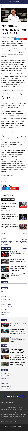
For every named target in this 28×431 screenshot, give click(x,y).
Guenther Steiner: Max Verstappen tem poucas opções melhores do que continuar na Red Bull (9, 216)
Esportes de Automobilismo (8, 301)
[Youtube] (10, 403)
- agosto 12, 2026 (8, 220)
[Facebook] (15, 39)
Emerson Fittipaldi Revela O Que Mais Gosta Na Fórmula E (21, 241)
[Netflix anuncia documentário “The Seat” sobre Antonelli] (5, 276)
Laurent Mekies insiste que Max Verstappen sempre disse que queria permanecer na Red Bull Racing (18, 357)
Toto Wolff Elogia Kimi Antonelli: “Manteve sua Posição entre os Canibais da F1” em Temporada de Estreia (17, 332)
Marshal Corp (4, 428)
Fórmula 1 (4, 346)
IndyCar (3, 383)
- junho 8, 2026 (7, 210)
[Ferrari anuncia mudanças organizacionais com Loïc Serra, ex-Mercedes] (5, 339)
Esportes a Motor (5, 299)
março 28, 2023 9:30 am (11, 37)
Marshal (4, 37)
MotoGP (3, 381)
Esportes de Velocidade (7, 307)
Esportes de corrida (6, 304)
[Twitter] (17, 39)
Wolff (5, 41)
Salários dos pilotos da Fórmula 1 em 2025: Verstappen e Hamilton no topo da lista (18, 253)
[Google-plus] (20, 39)
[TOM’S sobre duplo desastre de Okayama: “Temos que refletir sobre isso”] (5, 261)
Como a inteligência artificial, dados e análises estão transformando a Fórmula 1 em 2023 (18, 268)
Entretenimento (5, 294)
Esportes (3, 296)
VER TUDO (24, 248)
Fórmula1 (3, 181)
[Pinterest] (25, 39)
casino (3, 291)
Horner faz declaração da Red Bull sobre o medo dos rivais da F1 (6, 242)
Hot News (3, 375)
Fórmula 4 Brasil (5, 312)
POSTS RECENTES (6, 248)
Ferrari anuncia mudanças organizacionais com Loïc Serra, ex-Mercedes (18, 339)
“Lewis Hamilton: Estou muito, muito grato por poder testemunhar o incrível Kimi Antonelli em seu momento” (9, 205)
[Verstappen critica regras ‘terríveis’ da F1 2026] (5, 325)
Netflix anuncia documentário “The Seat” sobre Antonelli (17, 275)
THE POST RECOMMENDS (8, 200)
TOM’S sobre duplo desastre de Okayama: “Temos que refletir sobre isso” (18, 261)
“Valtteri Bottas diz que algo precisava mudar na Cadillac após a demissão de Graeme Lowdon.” (18, 350)
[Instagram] (7, 403)
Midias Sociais (5, 386)
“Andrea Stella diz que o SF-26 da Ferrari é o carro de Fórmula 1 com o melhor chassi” (9, 226)
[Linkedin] (13, 403)
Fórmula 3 (4, 309)
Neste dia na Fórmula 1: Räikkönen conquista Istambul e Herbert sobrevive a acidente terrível (17, 364)
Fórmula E (4, 314)
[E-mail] (23, 39)
